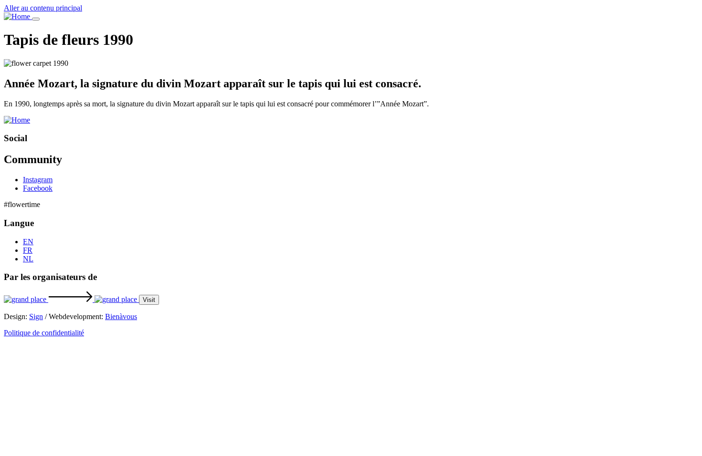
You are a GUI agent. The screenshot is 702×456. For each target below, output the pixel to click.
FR (27, 250)
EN (28, 242)
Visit (149, 299)
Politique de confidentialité (44, 333)
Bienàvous (121, 316)
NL (28, 259)
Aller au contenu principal (43, 8)
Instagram (38, 180)
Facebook (38, 188)
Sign (36, 316)
